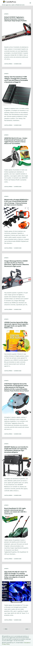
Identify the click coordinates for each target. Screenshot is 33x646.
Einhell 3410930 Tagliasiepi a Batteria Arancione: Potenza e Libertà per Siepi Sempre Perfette (15, 18)
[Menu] (30, 3)
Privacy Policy (6, 644)
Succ (27, 629)
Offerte (6, 14)
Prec (6, 629)
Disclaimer (27, 642)
